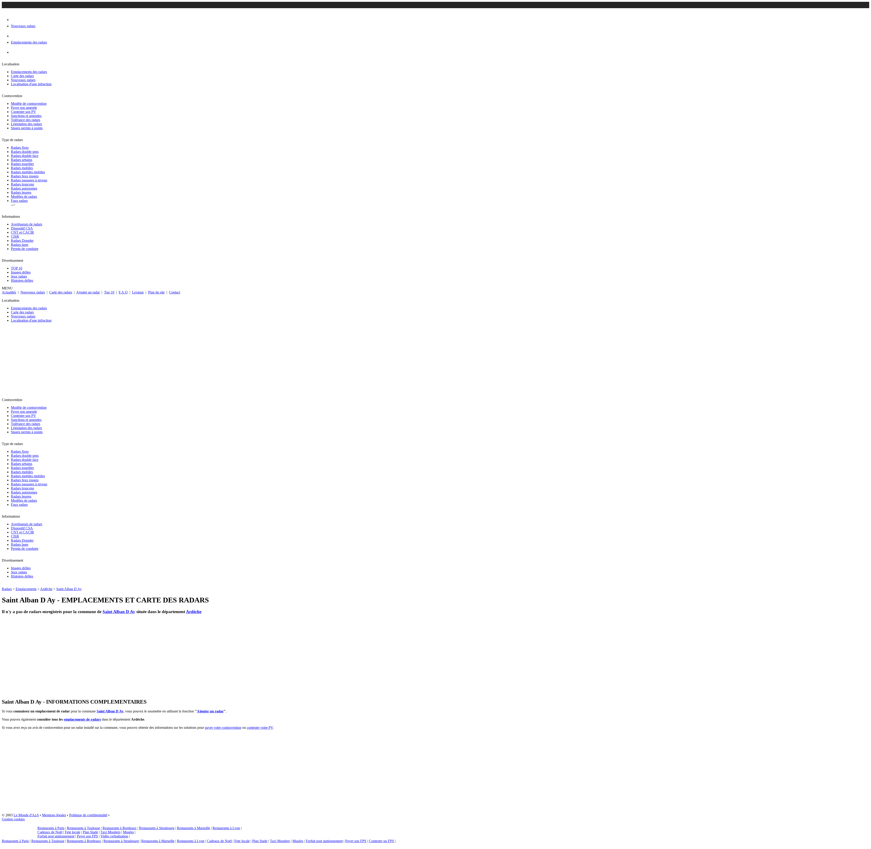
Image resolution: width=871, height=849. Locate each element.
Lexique (138, 292)
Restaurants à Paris (50, 828)
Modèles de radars (24, 196)
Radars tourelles (22, 164)
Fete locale (72, 832)
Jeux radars (19, 276)
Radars (7, 589)
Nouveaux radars (23, 80)
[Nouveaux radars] (15, 20)
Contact (174, 292)
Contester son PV (23, 112)
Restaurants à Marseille (193, 828)
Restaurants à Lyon (226, 828)
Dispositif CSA (22, 228)
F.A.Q (123, 292)
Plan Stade (90, 832)
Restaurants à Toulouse (83, 828)
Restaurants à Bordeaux (120, 828)
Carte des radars (22, 76)
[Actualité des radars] (22, 52)
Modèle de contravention (28, 103)
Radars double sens (25, 152)
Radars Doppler (22, 240)
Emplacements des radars (29, 72)
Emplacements (26, 589)
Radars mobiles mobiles (28, 172)
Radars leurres (21, 192)
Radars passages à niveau (29, 180)
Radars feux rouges (25, 176)
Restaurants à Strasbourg (156, 828)
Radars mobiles (22, 168)
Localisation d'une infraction (31, 84)
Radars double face (24, 156)
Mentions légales (54, 815)
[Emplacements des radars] (14, 36)
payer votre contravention (223, 727)
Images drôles (21, 272)
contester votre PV (260, 727)
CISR (15, 236)
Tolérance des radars (25, 120)
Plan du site (156, 292)
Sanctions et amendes (26, 116)
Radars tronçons (22, 184)
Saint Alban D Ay (69, 589)
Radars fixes (20, 147)
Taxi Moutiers (110, 832)
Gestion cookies (13, 819)
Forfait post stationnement (55, 836)
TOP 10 (16, 268)
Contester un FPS (381, 841)
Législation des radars (26, 124)
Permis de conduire (24, 249)
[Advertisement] (138, 362)
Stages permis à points (27, 128)
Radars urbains (21, 160)
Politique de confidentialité (88, 815)
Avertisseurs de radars (26, 224)
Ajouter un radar (88, 292)
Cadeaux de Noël (49, 832)
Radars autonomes (24, 188)
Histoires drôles (22, 280)
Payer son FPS (87, 836)
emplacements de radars (82, 719)
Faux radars (19, 201)
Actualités (9, 292)
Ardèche (46, 589)
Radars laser (19, 245)
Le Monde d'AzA (26, 815)
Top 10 (109, 292)
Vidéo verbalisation (114, 836)
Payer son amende (24, 108)
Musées (128, 832)
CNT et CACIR (22, 232)
